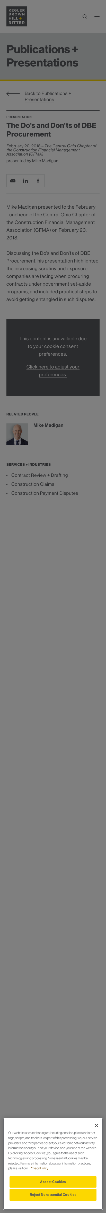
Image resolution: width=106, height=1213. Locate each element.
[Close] (96, 1125)
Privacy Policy (39, 1168)
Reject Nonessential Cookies (53, 1195)
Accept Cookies (53, 1182)
